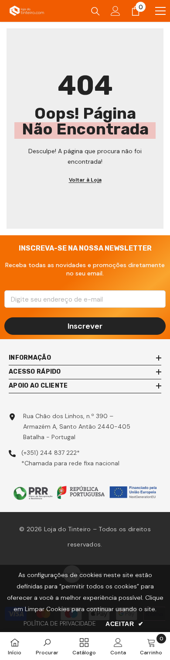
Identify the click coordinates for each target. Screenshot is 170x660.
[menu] (160, 11)
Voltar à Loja (85, 179)
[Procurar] (95, 11)
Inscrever (85, 326)
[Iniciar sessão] (115, 11)
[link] (47, 646)
